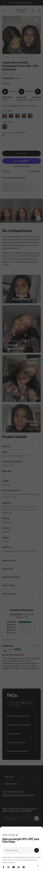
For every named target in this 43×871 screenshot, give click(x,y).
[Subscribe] (36, 850)
